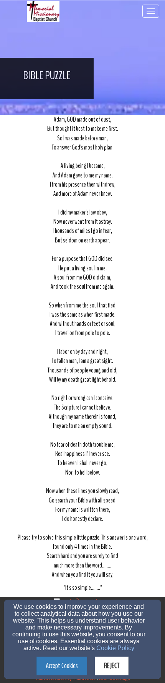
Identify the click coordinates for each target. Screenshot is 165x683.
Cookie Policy (115, 648)
